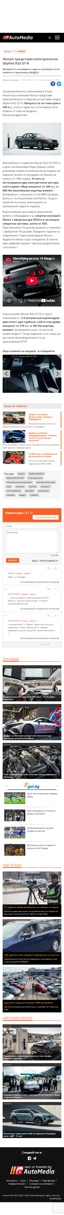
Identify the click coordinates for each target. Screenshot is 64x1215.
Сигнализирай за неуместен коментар (39, 581)
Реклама (34, 1180)
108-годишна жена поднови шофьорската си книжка (31, 954)
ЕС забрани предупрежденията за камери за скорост (31, 907)
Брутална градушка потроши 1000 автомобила (28, 1002)
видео (22, 495)
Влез (34, 560)
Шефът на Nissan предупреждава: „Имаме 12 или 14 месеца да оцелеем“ (43, 436)
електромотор (14, 491)
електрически (35, 478)
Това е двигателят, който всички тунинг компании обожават (30, 775)
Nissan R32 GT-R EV (15, 478)
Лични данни (32, 1187)
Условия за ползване (41, 1183)
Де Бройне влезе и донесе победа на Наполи (40, 829)
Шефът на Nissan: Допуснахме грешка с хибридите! (41, 417)
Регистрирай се (49, 560)
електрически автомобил (19, 482)
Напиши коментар (45, 517)
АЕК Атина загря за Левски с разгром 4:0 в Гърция (41, 846)
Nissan (21, 473)
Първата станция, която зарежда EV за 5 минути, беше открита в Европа (31, 1096)
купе (9, 486)
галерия (11, 495)
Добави (12, 560)
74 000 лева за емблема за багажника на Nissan (43, 455)
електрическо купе (46, 482)
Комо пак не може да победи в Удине (42, 795)
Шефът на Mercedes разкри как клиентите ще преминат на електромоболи (27, 737)
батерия (29, 491)
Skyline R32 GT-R (36, 473)
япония (32, 486)
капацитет (43, 491)
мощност (45, 486)
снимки (34, 495)
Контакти (12, 1180)
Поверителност (17, 1183)
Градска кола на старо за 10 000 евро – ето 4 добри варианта (29, 698)
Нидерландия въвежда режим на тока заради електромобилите (27, 1057)
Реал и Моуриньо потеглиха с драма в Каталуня (41, 812)
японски (20, 486)
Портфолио (48, 1180)
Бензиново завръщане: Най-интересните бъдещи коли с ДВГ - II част (29, 1134)
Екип (23, 1180)
